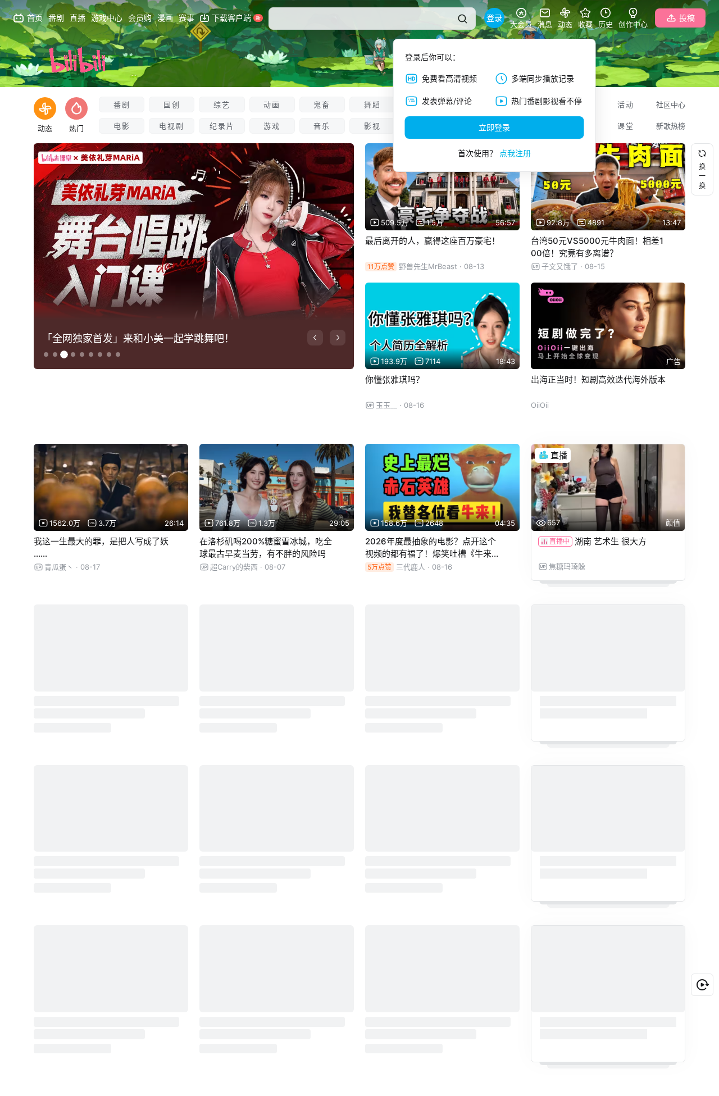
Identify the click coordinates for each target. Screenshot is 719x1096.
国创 (171, 104)
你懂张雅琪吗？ (394, 379)
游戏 (271, 125)
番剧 (121, 104)
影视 (372, 125)
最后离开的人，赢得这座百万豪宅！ (432, 240)
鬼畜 (321, 104)
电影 (121, 125)
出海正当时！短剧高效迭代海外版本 (598, 379)
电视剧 (171, 125)
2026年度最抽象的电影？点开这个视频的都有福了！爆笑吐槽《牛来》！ (432, 553)
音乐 (321, 125)
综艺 (221, 104)
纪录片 (222, 125)
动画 (271, 104)
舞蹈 (372, 104)
